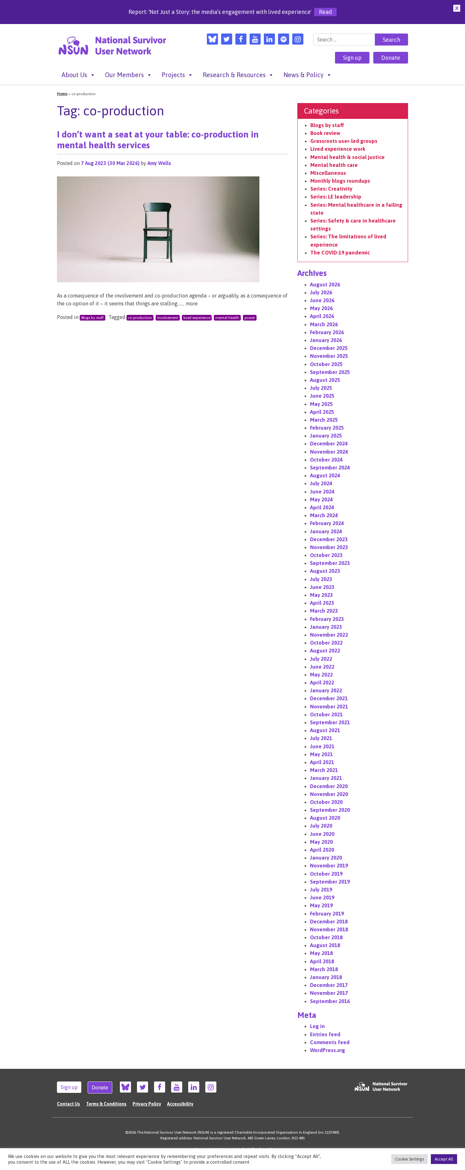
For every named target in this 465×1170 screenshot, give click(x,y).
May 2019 (321, 905)
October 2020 (326, 802)
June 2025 (322, 396)
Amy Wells (159, 163)
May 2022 (321, 674)
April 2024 (322, 507)
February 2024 (327, 523)
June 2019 (322, 897)
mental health (227, 317)
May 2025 (321, 404)
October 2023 (326, 555)
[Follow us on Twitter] (226, 39)
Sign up (352, 57)
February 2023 (327, 619)
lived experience (196, 317)
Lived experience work (337, 149)
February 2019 (327, 913)
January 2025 (326, 435)
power (250, 317)
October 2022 (326, 643)
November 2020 (329, 794)
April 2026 (322, 316)
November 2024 (329, 452)
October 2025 (326, 364)
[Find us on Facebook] (240, 39)
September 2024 (330, 467)
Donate (390, 57)
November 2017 (329, 993)
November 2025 (329, 356)
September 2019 (330, 882)
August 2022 (325, 650)
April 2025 (322, 412)
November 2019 (329, 865)
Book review (325, 133)
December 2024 (329, 443)
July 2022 (321, 659)
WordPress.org (327, 1050)
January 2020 (326, 858)
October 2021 (326, 714)
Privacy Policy (147, 1103)
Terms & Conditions (106, 1103)
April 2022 (322, 682)
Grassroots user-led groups (343, 141)
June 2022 (322, 667)
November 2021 (329, 706)
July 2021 (321, 738)
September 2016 (330, 1001)
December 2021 (329, 698)
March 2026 (324, 324)
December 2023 (329, 539)
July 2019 (321, 889)
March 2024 (324, 515)
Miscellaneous (328, 173)
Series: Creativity (331, 189)
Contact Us (68, 1103)
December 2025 (329, 348)
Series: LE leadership (335, 196)
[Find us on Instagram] (297, 39)
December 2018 (329, 921)
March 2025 (324, 420)
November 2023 (329, 547)
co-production (140, 317)
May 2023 (321, 595)
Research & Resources (234, 74)
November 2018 (329, 929)
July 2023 (321, 579)
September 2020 (330, 810)
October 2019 (326, 874)
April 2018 (322, 961)
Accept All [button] (444, 1159)
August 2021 (325, 730)
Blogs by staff (92, 317)
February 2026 (327, 332)
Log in (317, 1026)
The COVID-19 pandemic (340, 252)
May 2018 (321, 953)
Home (62, 94)
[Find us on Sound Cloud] (283, 39)
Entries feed (325, 1034)
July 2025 (321, 388)
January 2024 (326, 531)
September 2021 (330, 722)
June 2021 (322, 746)
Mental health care (334, 165)
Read (325, 12)
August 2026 (325, 284)
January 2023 (326, 627)
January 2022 (326, 690)
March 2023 (324, 611)
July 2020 (321, 826)
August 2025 (325, 380)
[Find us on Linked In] (269, 39)
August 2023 (325, 571)
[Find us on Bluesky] (212, 39)
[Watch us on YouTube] (255, 39)
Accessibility (180, 1103)
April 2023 (322, 603)
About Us (74, 74)
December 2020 (329, 786)
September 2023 (330, 563)
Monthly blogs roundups (340, 181)
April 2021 (322, 762)
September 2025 (330, 372)
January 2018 (326, 977)
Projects (173, 74)
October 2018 (326, 937)
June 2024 (322, 491)
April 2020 (322, 850)
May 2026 (321, 308)
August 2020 (325, 818)
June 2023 (322, 587)
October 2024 (326, 459)
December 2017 (329, 985)
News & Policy (303, 74)
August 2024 (325, 475)
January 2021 (326, 778)
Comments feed (330, 1042)
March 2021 (324, 770)
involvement (167, 317)
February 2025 (327, 428)
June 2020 (322, 834)
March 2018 (324, 969)
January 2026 (326, 340)
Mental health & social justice (347, 157)
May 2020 (321, 842)
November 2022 (329, 635)
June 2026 (322, 300)
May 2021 (321, 754)
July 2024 (321, 483)
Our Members (124, 74)
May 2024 (321, 499)
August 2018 (325, 945)
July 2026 (321, 292)
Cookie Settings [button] (409, 1159)
